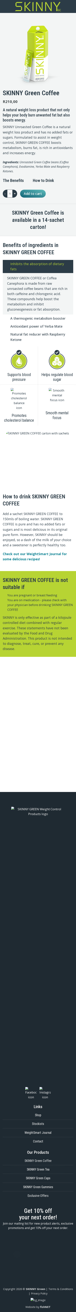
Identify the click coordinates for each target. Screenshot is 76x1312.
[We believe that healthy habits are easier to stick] (38, 746)
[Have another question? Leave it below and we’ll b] (38, 727)
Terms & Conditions (60, 1289)
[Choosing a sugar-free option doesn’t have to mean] (38, 775)
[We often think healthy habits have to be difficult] (38, 703)
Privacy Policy (39, 1293)
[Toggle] (6, 264)
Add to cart (33, 194)
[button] (4, 6)
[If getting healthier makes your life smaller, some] (38, 671)
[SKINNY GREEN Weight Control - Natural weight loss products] (38, 6)
